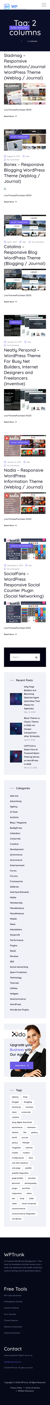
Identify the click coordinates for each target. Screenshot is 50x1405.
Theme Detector (11, 1320)
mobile (15, 1153)
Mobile (13, 918)
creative (15, 1117)
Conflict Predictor (11, 1308)
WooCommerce (18, 999)
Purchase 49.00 (23, 109)
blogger (15, 1102)
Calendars (15, 833)
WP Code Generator (12, 1295)
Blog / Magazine (19, 28)
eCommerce (16, 854)
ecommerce (17, 1127)
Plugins (13, 945)
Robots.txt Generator (13, 1326)
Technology (15, 977)
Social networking (21, 546)
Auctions (14, 817)
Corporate (15, 838)
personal (16, 1183)
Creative (15, 322)
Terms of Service (32, 1388)
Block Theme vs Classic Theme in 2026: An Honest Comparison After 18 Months (32, 727)
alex (27, 156)
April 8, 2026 (29, 740)
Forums (14, 876)
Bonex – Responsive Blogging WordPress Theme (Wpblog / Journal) (24, 173)
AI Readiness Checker (13, 1301)
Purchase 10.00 (23, 628)
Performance (16, 940)
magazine (16, 1147)
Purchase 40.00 (23, 519)
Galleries (14, 886)
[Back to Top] (44, 1401)
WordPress (15, 1004)
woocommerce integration (23, 1213)
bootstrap (16, 1107)
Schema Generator (12, 1333)
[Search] (37, 657)
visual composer (29, 1203)
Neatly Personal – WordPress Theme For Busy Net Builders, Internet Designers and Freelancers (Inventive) (22, 366)
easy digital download (22, 1122)
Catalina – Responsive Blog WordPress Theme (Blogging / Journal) (24, 255)
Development (16, 849)
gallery (34, 1132)
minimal (29, 1147)
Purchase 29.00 (23, 295)
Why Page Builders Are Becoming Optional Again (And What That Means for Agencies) (32, 697)
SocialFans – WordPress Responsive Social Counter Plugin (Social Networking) (24, 585)
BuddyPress (16, 828)
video (14, 1203)
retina (29, 1193)
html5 (14, 1137)
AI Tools (14, 812)
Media (13, 897)
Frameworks (16, 881)
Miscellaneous (17, 908)
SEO (12, 961)
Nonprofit (15, 934)
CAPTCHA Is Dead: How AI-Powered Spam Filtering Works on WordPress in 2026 (31, 755)
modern (26, 1153)
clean (14, 1112)
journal (25, 1137)
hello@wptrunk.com (12, 1362)
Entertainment (17, 865)
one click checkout (20, 1163)
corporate (26, 1112)
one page (16, 1168)
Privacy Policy (16, 1388)
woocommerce (18, 1208)
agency (15, 1097)
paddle (28, 1168)
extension (31, 1127)
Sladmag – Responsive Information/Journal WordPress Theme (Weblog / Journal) (24, 66)
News (12, 924)
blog (25, 1097)
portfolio (26, 1188)
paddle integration (20, 1173)
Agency (13, 806)
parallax (32, 1178)
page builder (17, 1178)
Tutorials (14, 983)
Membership (16, 902)
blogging (28, 1102)
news (31, 1158)
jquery (15, 1142)
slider (31, 1198)
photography (31, 1183)
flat (24, 1132)
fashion (15, 1132)
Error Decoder (10, 1314)
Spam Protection (18, 972)
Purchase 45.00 (23, 415)
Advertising (15, 801)
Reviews (14, 956)
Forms (13, 870)
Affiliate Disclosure (26, 1391)
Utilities (13, 988)
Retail (13, 950)
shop (22, 1198)
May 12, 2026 (29, 712)
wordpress (16, 1219)
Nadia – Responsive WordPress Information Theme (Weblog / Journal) (23, 478)
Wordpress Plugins (19, 1009)
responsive (17, 1193)
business (29, 1107)
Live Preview (10, 109)
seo (13, 1198)
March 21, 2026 (30, 768)
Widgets (14, 993)
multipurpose (18, 1158)
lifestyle (25, 1142)
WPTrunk (24, 1382)
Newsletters (16, 929)
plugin (14, 1188)
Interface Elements (19, 892)
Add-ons (14, 795)
